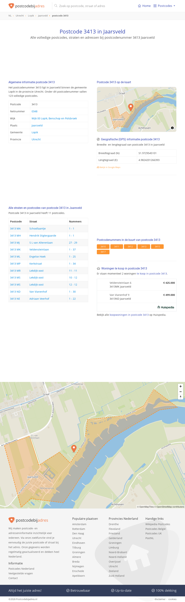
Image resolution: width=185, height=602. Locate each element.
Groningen (78, 552)
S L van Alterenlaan (41, 242)
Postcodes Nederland (21, 568)
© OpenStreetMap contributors (169, 506)
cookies (172, 599)
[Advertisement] (92, 56)
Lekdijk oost (36, 270)
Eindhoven (78, 542)
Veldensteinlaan (39, 249)
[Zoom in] (180, 386)
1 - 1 (71, 228)
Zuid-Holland (116, 575)
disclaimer (160, 599)
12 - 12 (73, 284)
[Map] (136, 109)
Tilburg (76, 547)
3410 (103, 246)
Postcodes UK (153, 533)
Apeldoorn (78, 575)
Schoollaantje (37, 228)
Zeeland (114, 571)
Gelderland (115, 538)
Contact (13, 578)
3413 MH (15, 235)
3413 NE (15, 298)
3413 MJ (15, 242)
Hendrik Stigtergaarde (42, 235)
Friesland (114, 533)
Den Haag (78, 533)
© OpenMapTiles (145, 506)
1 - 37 (72, 249)
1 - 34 (72, 263)
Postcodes (165, 6)
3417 (103, 251)
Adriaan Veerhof (39, 298)
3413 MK (15, 249)
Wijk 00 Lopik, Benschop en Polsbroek (54, 118)
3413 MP (15, 263)
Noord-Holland (118, 557)
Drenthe (114, 524)
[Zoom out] (180, 391)
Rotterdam (78, 529)
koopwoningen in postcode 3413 (129, 314)
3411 (116, 246)
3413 (143, 246)
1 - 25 (72, 256)
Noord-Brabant (118, 552)
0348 (34, 111)
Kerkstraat (35, 263)
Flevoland (114, 529)
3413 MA (15, 228)
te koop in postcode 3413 (152, 273)
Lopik (35, 132)
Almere (76, 557)
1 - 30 (72, 291)
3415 (157, 246)
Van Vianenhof (38, 291)
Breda (75, 561)
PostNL (149, 538)
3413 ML (15, 256)
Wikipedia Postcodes (157, 524)
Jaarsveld (37, 125)
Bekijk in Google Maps (109, 167)
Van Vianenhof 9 (119, 295)
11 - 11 (73, 270)
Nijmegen (78, 566)
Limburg (114, 547)
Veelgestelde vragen (20, 573)
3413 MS (15, 277)
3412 (130, 246)
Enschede (78, 571)
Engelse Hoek (37, 256)
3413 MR (15, 270)
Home (146, 6)
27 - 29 (73, 242)
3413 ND (15, 291)
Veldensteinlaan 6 (120, 282)
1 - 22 (72, 298)
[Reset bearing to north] (180, 396)
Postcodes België (155, 529)
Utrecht (36, 139)
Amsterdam (79, 524)
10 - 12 (73, 277)
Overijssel (115, 561)
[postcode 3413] (28, 5)
